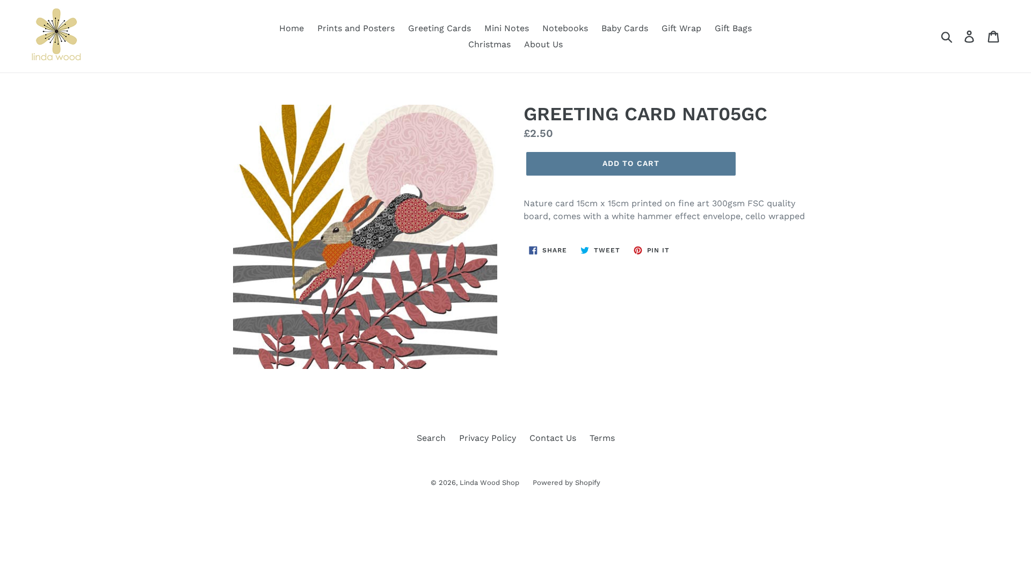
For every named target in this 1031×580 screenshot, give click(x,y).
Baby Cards (624, 28)
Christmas (489, 44)
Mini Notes (506, 28)
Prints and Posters (356, 28)
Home (291, 28)
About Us (543, 44)
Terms (602, 438)
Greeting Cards (439, 28)
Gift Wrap (681, 28)
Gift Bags (733, 28)
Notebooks (565, 28)
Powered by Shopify (566, 483)
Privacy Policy (487, 438)
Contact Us (552, 438)
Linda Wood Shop (489, 483)
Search (431, 438)
